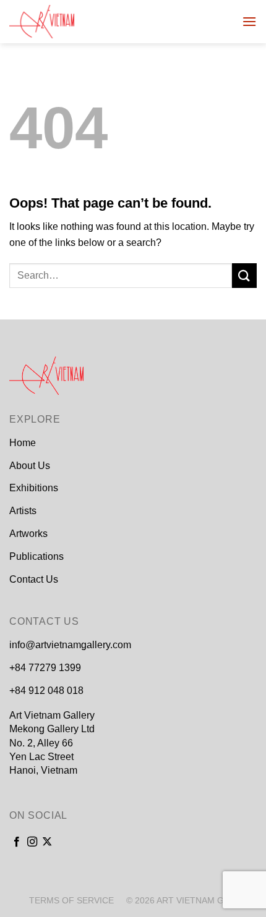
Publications (36, 556)
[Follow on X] (47, 842)
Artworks (28, 533)
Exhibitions (33, 488)
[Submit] (244, 275)
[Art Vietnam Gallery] (71, 21)
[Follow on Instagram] (32, 842)
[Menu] (249, 21)
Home (22, 442)
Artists (22, 510)
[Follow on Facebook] (17, 842)
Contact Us (33, 579)
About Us (29, 465)
